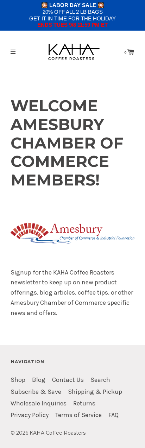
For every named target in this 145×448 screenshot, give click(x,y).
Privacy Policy (30, 415)
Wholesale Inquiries (39, 403)
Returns (84, 403)
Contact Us (68, 380)
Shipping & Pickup (95, 392)
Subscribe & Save (36, 392)
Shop (18, 380)
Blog (38, 380)
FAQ (113, 415)
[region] (72, 15)
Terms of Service (78, 415)
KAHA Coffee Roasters (58, 433)
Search (100, 380)
